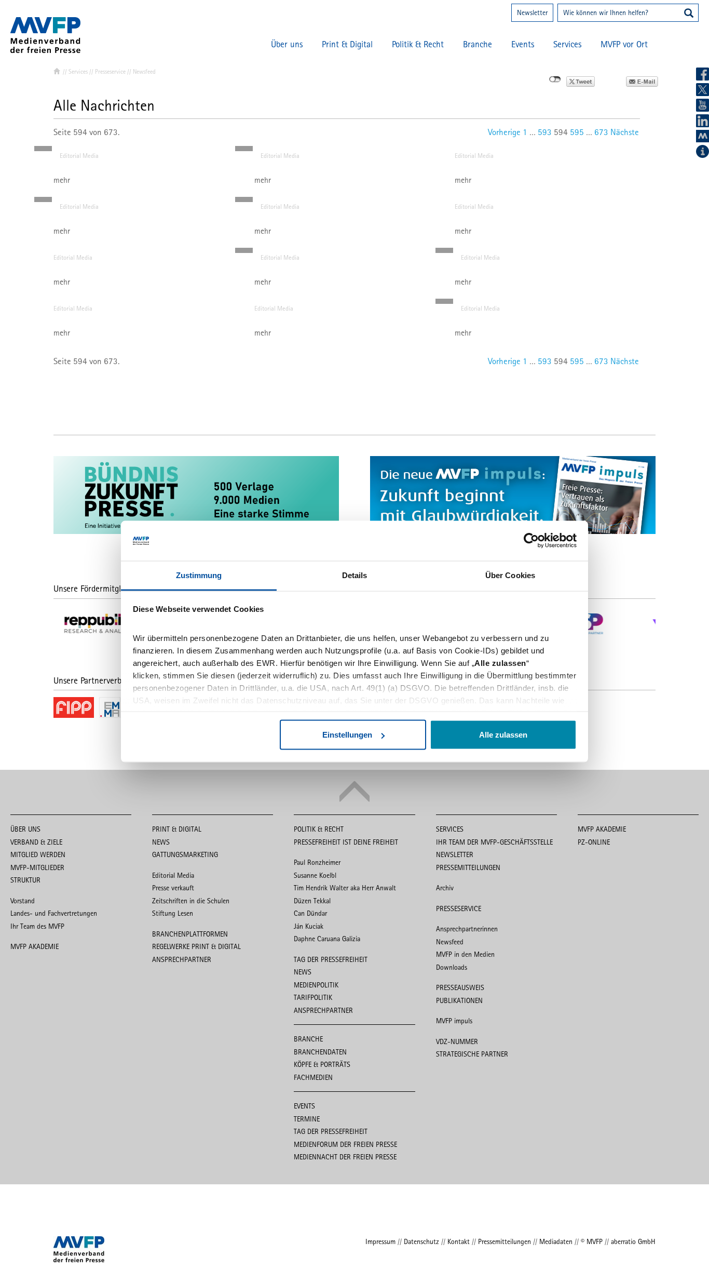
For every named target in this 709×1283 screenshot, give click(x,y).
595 (577, 132)
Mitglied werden (37, 854)
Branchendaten (320, 1052)
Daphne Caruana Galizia (327, 938)
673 (601, 132)
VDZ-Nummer (457, 1041)
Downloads (451, 967)
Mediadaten (555, 1241)
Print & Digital (347, 44)
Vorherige (504, 132)
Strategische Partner (472, 1054)
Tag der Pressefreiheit (330, 959)
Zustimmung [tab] (199, 574)
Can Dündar (310, 913)
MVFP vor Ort (624, 44)
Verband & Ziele (36, 842)
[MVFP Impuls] (702, 136)
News (161, 842)
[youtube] (702, 105)
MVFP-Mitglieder (37, 867)
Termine (307, 1119)
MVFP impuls (454, 1021)
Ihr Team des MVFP (37, 926)
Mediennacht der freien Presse (345, 1157)
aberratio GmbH (633, 1241)
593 (545, 132)
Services (567, 44)
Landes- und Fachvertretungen (53, 913)
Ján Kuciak (308, 926)
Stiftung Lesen (172, 913)
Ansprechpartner (181, 959)
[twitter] (702, 89)
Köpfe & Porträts (322, 1064)
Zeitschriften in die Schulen (190, 901)
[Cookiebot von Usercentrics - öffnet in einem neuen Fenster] (531, 541)
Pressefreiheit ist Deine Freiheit (346, 842)
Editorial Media (79, 155)
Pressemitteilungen (468, 867)
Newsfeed (449, 942)
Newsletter (532, 12)
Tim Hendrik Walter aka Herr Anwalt (345, 888)
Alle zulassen (503, 734)
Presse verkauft (173, 888)
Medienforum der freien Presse (345, 1144)
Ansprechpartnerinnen (467, 929)
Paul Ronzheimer (317, 862)
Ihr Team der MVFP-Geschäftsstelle (494, 842)
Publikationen (459, 1000)
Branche (477, 44)
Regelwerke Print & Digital (196, 946)
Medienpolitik (316, 985)
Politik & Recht (418, 44)
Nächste (624, 132)
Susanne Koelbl (315, 875)
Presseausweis (460, 987)
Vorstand (22, 901)
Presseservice (110, 71)
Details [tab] (354, 574)
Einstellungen (347, 734)
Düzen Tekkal (312, 901)
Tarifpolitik (313, 997)
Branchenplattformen (190, 934)
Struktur (25, 880)
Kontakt (458, 1241)
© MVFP (592, 1241)
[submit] (689, 14)
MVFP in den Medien (465, 954)
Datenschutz (421, 1241)
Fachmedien (313, 1077)
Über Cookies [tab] (510, 574)
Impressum (380, 1241)
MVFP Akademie (34, 946)
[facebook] (702, 74)
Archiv (445, 888)
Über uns (287, 44)
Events (522, 44)
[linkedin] (702, 120)
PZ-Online (594, 842)
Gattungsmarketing (185, 854)
